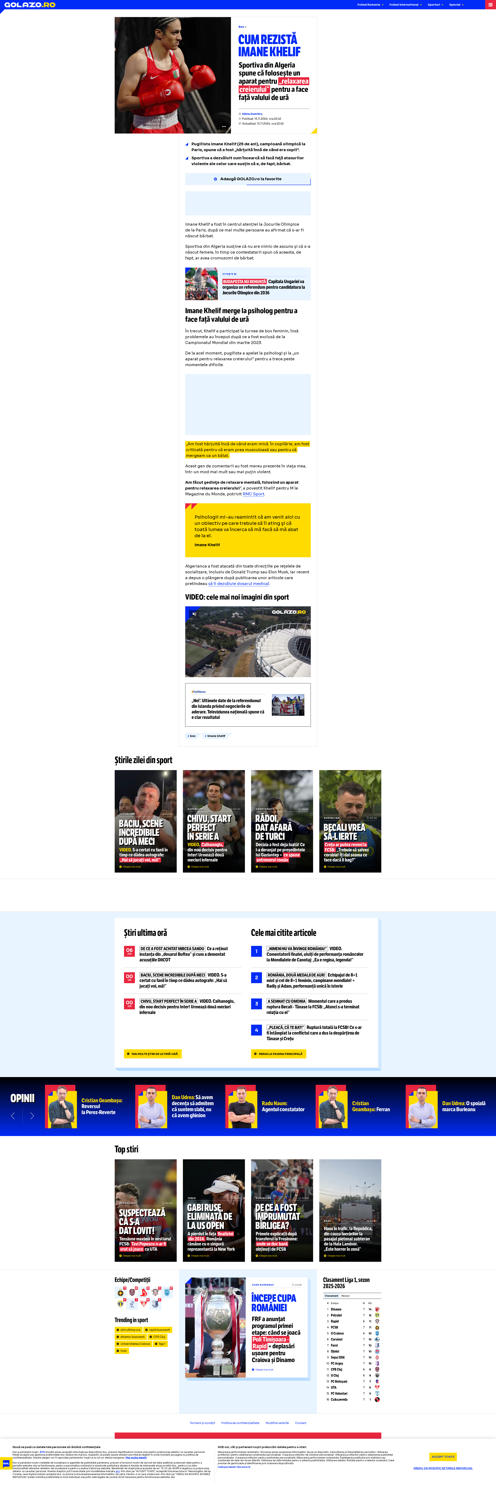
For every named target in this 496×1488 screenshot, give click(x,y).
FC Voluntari (339, 1393)
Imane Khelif (216, 736)
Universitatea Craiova (135, 1344)
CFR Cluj (159, 1337)
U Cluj (335, 1375)
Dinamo (336, 1309)
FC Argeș (337, 1363)
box (192, 736)
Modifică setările (277, 1423)
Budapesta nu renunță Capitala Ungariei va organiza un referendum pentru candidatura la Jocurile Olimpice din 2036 (248, 283)
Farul (334, 1345)
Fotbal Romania (368, 4)
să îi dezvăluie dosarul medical (238, 583)
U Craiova (337, 1333)
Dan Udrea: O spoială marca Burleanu (451, 1106)
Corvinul (336, 1339)
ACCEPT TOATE (443, 1457)
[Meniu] (490, 4)
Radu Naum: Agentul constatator (270, 1106)
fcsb (124, 1351)
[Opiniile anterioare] (13, 1116)
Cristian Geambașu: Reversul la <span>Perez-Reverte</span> (90, 1106)
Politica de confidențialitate (240, 1423)
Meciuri (345, 1295)
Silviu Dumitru (252, 114)
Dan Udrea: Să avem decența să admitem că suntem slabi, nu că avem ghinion (180, 1106)
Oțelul (335, 1351)
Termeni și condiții (202, 1423)
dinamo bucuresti (133, 1337)
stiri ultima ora (130, 1330)
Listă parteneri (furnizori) (234, 1467)
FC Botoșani (339, 1381)
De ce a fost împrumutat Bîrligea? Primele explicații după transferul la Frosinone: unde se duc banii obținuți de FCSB (282, 1210)
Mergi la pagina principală (280, 1054)
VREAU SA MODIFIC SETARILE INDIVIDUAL (443, 1468)
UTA (334, 1387)
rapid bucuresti (159, 1330)
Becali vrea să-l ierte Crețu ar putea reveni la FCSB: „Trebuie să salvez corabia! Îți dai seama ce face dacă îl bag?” (350, 821)
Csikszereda (339, 1399)
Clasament (331, 1295)
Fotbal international (403, 4)
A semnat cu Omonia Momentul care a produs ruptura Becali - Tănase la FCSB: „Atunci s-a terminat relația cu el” (310, 1007)
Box (241, 27)
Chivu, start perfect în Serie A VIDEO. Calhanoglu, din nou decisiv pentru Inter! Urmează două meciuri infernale (214, 821)
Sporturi (434, 4)
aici (117, 1471)
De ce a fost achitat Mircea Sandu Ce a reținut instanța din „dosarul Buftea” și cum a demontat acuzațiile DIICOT (183, 954)
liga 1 (162, 1344)
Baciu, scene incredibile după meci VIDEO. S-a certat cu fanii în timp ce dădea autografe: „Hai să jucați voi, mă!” (146, 821)
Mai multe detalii (136, 1457)
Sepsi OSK (338, 1357)
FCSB (334, 1327)
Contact (300, 1423)
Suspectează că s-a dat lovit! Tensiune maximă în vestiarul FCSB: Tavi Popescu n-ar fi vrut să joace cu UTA (146, 1210)
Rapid (335, 1321)
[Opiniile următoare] (31, 1116)
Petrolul (336, 1315)
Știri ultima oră (145, 932)
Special (454, 4)
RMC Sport (253, 494)
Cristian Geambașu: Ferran (361, 1106)
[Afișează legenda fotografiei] (224, 126)
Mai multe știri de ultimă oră (155, 1054)
